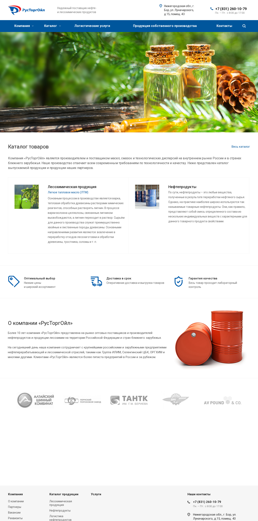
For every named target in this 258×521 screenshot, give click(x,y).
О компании (16, 501)
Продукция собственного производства (165, 26)
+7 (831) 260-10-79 (231, 9)
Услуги (96, 494)
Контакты (224, 26)
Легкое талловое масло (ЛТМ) (68, 192)
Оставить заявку (67, 95)
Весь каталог (241, 146)
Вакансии (14, 512)
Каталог (51, 26)
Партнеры (14, 507)
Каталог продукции (63, 494)
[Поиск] (244, 26)
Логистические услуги (92, 26)
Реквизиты (15, 518)
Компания (22, 26)
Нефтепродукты (60, 510)
